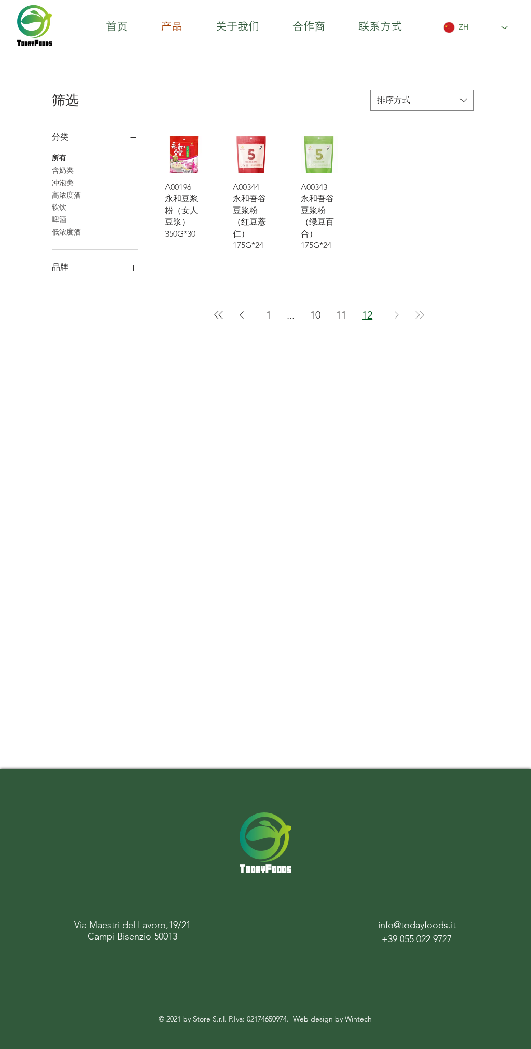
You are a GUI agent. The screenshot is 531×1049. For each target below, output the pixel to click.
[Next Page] (396, 315)
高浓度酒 (66, 195)
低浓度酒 (66, 232)
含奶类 (63, 170)
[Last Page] (419, 315)
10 (315, 315)
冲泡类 (63, 182)
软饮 (59, 207)
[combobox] (422, 100)
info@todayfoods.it (417, 925)
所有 (59, 157)
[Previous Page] (241, 315)
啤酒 (59, 219)
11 (341, 315)
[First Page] (219, 315)
